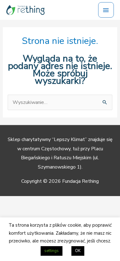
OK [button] (78, 251)
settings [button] (51, 251)
